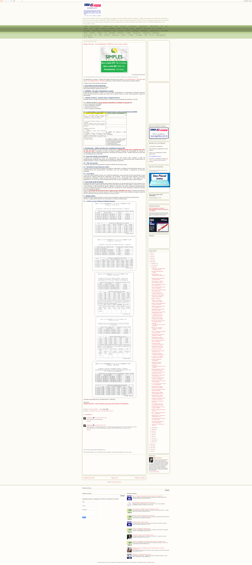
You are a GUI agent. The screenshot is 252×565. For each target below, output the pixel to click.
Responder (89, 421)
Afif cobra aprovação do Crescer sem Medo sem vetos (158, 321)
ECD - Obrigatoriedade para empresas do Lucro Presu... (157, 404)
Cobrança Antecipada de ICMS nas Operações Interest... (157, 370)
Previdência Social (146, 32)
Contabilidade (112, 28)
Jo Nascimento (90, 417)
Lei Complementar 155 (92, 410)
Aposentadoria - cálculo (107, 26)
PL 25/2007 (128, 32)
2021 (152, 252)
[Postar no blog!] (104, 409)
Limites (99, 410)
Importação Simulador (154, 30)
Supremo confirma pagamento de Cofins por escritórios (158, 304)
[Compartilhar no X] (105, 409)
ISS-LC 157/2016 (164, 30)
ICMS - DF (128, 30)
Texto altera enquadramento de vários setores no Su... (157, 373)
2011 (152, 451)
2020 (152, 254)
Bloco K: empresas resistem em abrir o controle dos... (158, 341)
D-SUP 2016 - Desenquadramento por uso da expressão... (158, 324)
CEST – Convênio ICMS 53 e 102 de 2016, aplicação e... (158, 288)
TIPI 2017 (90, 37)
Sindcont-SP (123, 35)
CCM (162, 26)
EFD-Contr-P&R (87, 30)
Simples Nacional (115, 35)
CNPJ (91, 28)
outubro (153, 266)
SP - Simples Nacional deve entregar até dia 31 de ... (157, 315)
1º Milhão (85, 26)
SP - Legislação (139, 35)
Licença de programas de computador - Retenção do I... (158, 354)
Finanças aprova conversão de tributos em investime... (157, 335)
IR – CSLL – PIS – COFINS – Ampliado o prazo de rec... (157, 357)
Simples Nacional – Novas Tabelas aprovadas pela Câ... (158, 338)
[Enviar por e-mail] (103, 409)
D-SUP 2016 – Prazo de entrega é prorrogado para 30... (158, 269)
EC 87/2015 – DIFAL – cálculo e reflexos (140, 522)
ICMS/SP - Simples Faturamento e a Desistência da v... (158, 307)
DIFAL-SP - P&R (147, 28)
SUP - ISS (151, 35)
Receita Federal (156, 32)
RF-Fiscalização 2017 (88, 35)
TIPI (84, 37)
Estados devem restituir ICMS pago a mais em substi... (157, 296)
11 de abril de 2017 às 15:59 (100, 425)
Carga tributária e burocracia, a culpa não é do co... (157, 351)
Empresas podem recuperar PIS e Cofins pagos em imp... (158, 312)
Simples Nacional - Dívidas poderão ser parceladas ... (157, 387)
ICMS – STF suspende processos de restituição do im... (158, 285)
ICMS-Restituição (144, 30)
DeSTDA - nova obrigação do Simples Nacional (141, 528)
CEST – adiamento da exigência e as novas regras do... (158, 413)
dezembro (154, 263)
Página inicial (114, 477)
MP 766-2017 (92, 32)
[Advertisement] (114, 464)
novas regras (103, 410)
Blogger (153, 562)
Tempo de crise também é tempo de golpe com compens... (158, 399)
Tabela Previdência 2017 (160, 35)
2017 (152, 260)
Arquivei (116, 26)
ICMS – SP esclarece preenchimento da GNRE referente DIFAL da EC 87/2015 (147, 496)
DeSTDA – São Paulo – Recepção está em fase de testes (143, 515)
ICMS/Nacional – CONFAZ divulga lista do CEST (141, 554)
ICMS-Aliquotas (135, 30)
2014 (152, 445)
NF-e (106, 32)
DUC (153, 28)
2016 (152, 261)
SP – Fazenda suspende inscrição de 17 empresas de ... (158, 384)
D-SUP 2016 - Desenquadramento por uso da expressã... (158, 366)
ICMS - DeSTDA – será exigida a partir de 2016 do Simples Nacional (145, 509)
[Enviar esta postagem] (100, 409)
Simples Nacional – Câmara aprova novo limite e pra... (157, 396)
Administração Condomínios (95, 26)
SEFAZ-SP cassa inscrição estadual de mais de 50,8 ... (157, 318)
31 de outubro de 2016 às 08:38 (101, 417)
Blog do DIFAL (123, 26)
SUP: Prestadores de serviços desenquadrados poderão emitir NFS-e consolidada (158, 209)
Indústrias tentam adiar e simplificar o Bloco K (156, 363)
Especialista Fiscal (107, 30)
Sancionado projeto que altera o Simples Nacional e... (158, 279)
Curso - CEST (125, 28)
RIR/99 (100, 35)
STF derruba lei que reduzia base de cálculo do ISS (158, 419)
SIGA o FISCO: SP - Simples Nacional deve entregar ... (157, 282)
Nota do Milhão (112, 32)
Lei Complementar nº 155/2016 (96, 81)
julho (153, 431)
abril (153, 436)
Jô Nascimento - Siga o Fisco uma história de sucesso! (142, 534)
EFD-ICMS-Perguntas (96, 30)
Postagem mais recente (88, 477)
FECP (114, 30)
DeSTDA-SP (138, 28)
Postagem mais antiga (140, 477)
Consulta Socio (104, 28)
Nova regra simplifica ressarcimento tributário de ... (158, 344)
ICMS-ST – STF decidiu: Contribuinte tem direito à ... (157, 301)
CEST (166, 26)
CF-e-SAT (86, 28)
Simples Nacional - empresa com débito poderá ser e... (158, 416)
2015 (152, 444)
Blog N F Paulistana (132, 26)
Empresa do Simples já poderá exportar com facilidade (157, 378)
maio (153, 434)
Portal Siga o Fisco (137, 32)
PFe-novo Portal (120, 32)
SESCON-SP (106, 35)
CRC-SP (118, 28)
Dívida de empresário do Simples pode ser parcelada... (158, 390)
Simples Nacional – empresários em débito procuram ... (158, 375)
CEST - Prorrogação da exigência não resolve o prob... (158, 332)
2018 (152, 258)
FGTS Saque (120, 30)
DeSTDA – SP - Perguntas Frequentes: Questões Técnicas (156, 328)
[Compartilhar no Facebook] (106, 409)
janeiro (153, 441)
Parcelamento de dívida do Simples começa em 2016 (157, 346)
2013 (152, 447)
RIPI (95, 35)
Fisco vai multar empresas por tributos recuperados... (157, 422)
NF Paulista (100, 32)
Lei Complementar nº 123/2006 (133, 79)
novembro (154, 265)
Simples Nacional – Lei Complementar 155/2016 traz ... (158, 275)
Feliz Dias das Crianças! (156, 348)
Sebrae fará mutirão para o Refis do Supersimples (158, 381)
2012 (152, 449)
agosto (153, 429)
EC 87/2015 (159, 28)
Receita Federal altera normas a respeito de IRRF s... (158, 407)
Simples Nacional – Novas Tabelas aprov (95, 403)
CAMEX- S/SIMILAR (154, 26)
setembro (154, 427)
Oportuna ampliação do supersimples (156, 360)
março (153, 438)
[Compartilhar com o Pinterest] (108, 409)
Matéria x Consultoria (155, 298)
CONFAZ (96, 28)
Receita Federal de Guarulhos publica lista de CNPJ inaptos (143, 502)
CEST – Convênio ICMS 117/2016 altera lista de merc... (158, 290)
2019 (152, 256)
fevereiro (154, 440)
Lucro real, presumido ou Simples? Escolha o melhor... (157, 293)
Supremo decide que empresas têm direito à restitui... (157, 310)
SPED (146, 35)
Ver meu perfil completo (154, 471)
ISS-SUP (85, 32)
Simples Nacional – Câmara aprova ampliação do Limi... (157, 393)
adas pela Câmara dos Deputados (118, 403)
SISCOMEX (131, 35)
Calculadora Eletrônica (143, 26)
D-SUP (132, 28)
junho (153, 432)
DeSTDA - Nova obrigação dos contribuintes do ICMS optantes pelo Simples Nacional (148, 541)
